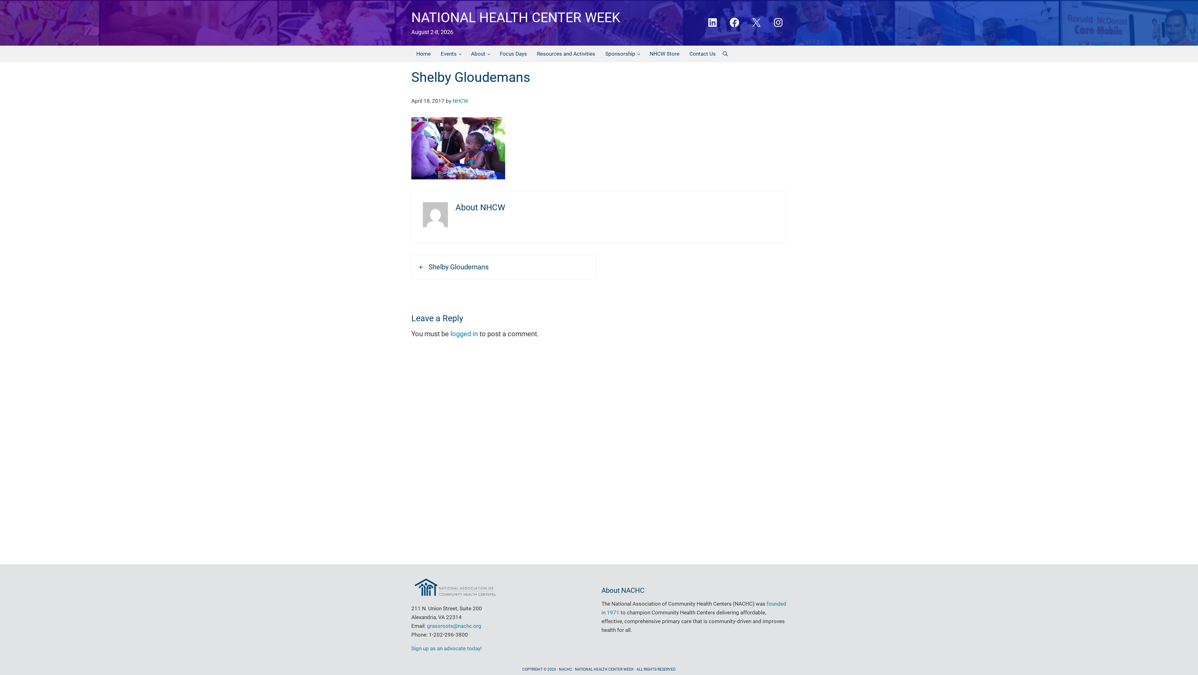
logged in (464, 334)
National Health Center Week (515, 17)
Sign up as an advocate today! (446, 648)
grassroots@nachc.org (454, 626)
